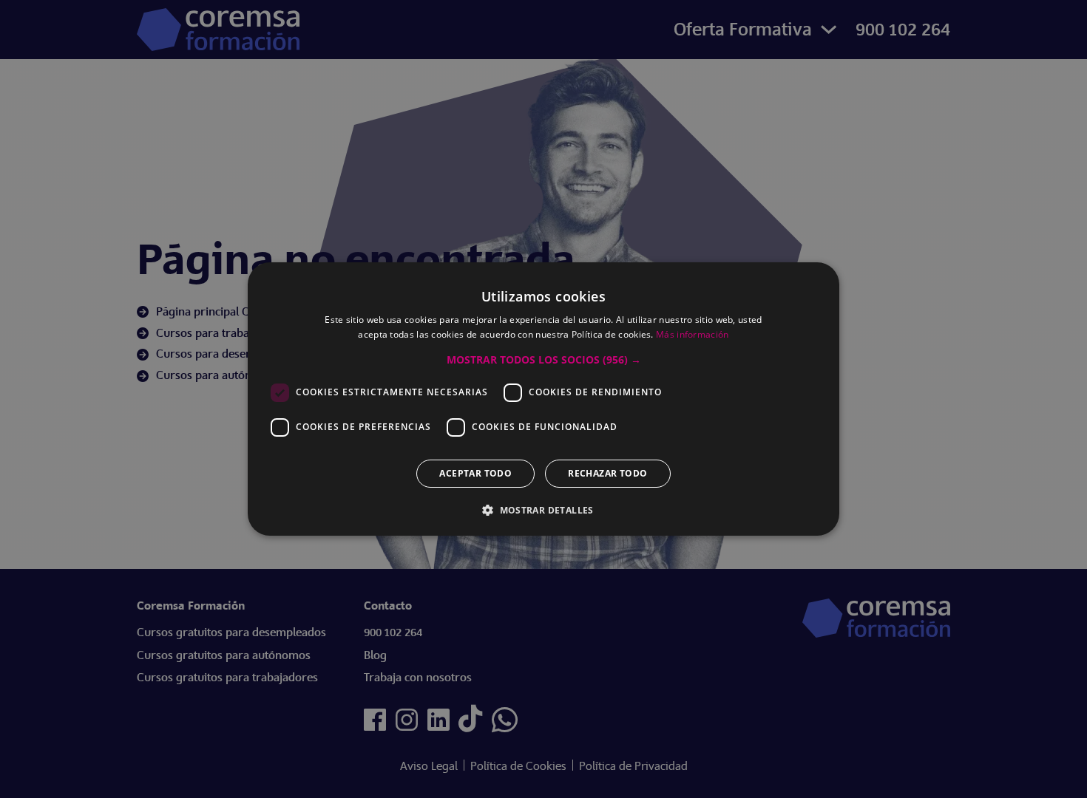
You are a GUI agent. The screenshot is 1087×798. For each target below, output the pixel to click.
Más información (692, 334)
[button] (544, 359)
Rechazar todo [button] (607, 473)
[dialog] (543, 399)
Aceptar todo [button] (475, 473)
